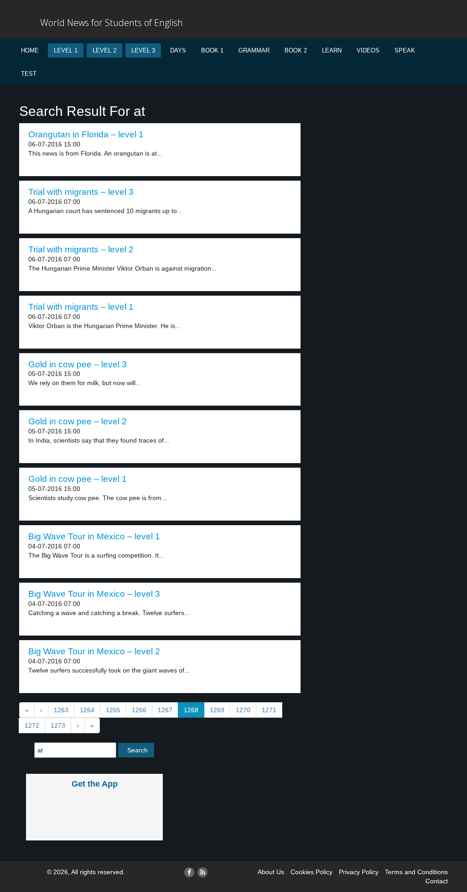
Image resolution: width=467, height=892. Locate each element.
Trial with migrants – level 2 (81, 249)
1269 (217, 710)
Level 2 (104, 50)
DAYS (178, 50)
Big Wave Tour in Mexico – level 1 (94, 536)
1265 (113, 710)
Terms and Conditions (416, 872)
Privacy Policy (359, 872)
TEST (28, 73)
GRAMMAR (254, 50)
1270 (243, 710)
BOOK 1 (212, 50)
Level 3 (143, 50)
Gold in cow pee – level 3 (77, 364)
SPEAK (404, 50)
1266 (139, 710)
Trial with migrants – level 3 (81, 192)
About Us (271, 872)
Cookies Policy (311, 872)
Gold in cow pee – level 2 (77, 421)
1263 (61, 710)
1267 (165, 710)
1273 (58, 725)
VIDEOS (368, 50)
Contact (436, 881)
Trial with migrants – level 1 (81, 307)
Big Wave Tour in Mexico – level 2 (94, 651)
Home (30, 50)
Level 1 (66, 50)
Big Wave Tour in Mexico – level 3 (94, 594)
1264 (87, 710)
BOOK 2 (296, 50)
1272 (32, 725)
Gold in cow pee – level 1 (77, 479)
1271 (269, 710)
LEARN (332, 50)
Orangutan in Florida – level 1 (86, 134)
